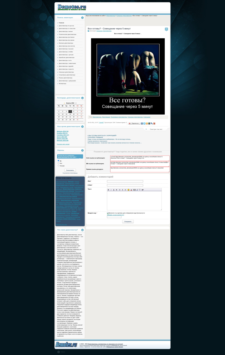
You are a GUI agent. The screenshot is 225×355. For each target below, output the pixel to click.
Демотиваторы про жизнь (63, 194)
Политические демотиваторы (67, 34)
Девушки (76, 181)
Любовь (68, 213)
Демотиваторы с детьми (66, 54)
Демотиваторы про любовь (68, 196)
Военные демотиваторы (66, 43)
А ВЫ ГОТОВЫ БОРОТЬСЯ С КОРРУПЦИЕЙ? (102, 135)
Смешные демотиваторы (124, 15)
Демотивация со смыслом (66, 208)
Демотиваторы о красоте (66, 69)
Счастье (58, 221)
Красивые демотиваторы (63, 211)
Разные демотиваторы (65, 78)
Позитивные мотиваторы (72, 217)
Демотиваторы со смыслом (67, 28)
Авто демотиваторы (61, 181)
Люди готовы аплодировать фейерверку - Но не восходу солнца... (109, 139)
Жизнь (73, 209)
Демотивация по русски (71, 206)
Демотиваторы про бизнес (67, 37)
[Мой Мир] (149, 123)
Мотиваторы (62, 83)
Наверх (63, 352)
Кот (77, 209)
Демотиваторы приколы (72, 189)
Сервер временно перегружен (97, 141)
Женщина (80, 207)
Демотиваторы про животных (71, 193)
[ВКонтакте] (142, 123)
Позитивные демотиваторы (119, 117)
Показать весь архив (63, 144)
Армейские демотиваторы (66, 57)
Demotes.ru (72, 7)
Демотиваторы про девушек (65, 191)
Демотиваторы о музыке (66, 49)
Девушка (71, 181)
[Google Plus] (154, 123)
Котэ (79, 209)
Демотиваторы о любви (66, 51)
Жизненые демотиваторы (63, 209)
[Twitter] (144, 123)
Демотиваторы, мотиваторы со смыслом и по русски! (105, 344)
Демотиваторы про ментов (67, 46)
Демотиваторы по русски (66, 25)
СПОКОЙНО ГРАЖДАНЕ (95, 137)
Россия (79, 219)
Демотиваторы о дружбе (66, 66)
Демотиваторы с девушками (67, 80)
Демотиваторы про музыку (63, 198)
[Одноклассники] (147, 123)
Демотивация (106, 117)
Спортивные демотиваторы (67, 75)
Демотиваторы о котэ (65, 60)
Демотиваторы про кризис (66, 40)
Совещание (146, 117)
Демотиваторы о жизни (66, 31)
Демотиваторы (110, 15)
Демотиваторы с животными (67, 63)
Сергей (101, 122)
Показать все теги (61, 224)
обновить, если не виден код (115, 215)
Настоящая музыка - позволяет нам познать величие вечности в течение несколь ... (115, 143)
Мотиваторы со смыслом (63, 215)
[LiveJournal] (152, 123)
